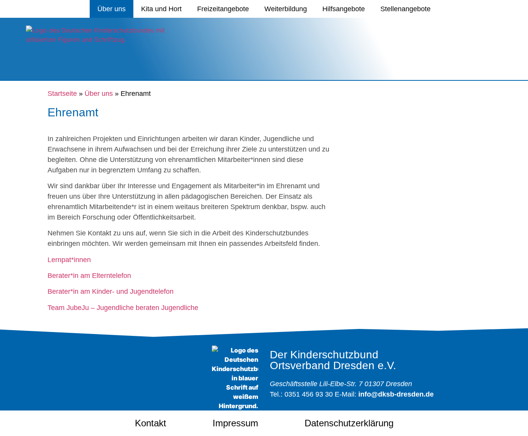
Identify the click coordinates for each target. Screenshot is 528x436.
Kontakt (150, 423)
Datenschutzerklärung (349, 423)
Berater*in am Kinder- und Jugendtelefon (111, 291)
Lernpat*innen (69, 260)
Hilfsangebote (343, 9)
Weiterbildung (285, 9)
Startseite (62, 93)
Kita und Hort (161, 9)
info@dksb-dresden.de (396, 394)
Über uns (111, 9)
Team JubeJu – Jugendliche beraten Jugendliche (123, 308)
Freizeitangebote (223, 9)
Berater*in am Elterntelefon (89, 275)
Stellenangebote (405, 9)
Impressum (235, 423)
